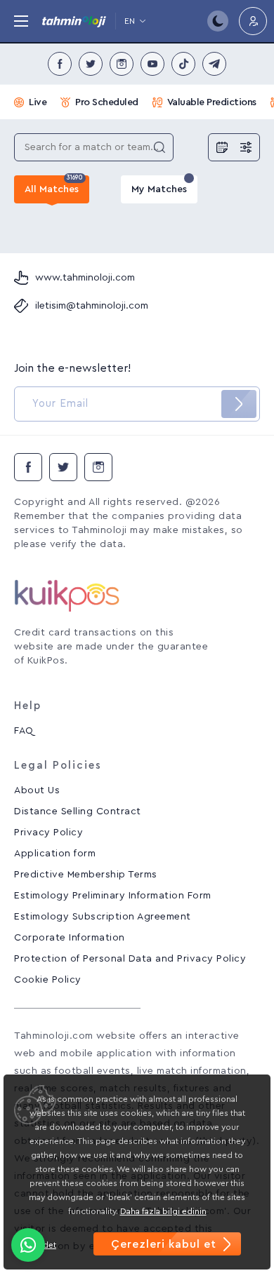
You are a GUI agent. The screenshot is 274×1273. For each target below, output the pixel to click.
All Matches (54, 184)
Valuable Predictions (211, 102)
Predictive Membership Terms (85, 875)
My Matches (159, 189)
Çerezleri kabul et (163, 1244)
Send (238, 404)
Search (159, 147)
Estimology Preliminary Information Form (112, 896)
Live (37, 102)
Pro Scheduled (106, 102)
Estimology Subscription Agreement (102, 917)
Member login (253, 21)
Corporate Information (69, 938)
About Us (37, 790)
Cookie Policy (47, 980)
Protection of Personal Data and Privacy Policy (130, 959)
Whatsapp (28, 1245)
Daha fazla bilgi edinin (163, 1211)
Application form (55, 853)
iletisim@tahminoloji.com (91, 306)
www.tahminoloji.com (85, 278)
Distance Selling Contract (77, 811)
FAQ (24, 731)
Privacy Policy (48, 832)
